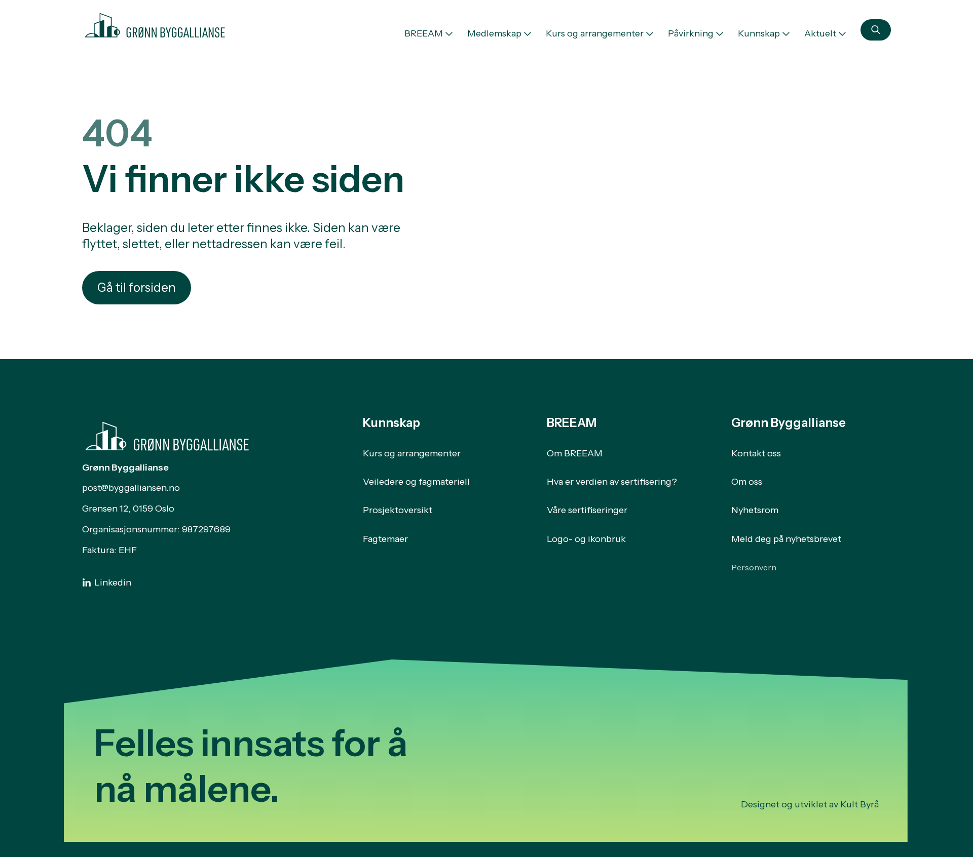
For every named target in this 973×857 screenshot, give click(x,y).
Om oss (746, 481)
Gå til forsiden (136, 287)
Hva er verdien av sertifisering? (612, 481)
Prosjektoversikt (397, 510)
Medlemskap (494, 33)
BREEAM (423, 33)
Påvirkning (691, 33)
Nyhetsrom (754, 510)
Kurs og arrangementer (595, 33)
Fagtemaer (385, 538)
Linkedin (112, 582)
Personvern (753, 567)
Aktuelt (820, 33)
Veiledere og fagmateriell (416, 481)
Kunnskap (759, 33)
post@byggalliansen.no (131, 487)
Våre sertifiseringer (587, 510)
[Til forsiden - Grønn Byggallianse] (155, 23)
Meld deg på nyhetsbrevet (786, 538)
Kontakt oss (756, 453)
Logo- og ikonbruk (586, 538)
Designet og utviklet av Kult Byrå (810, 804)
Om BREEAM (575, 453)
